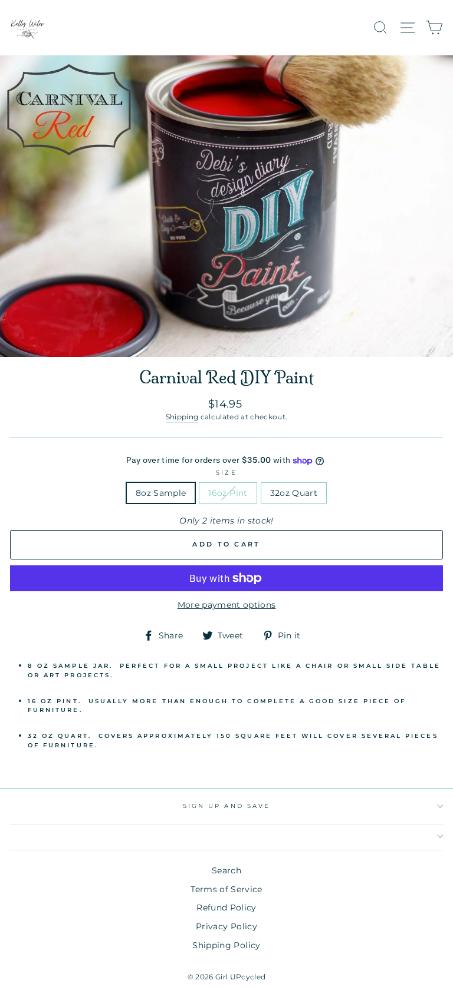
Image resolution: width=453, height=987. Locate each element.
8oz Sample (161, 493)
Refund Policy (226, 907)
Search (226, 870)
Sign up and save (226, 806)
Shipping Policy (226, 945)
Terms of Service (226, 889)
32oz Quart (293, 493)
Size (226, 472)
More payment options (227, 605)
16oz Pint (227, 493)
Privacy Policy (226, 926)
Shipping (182, 417)
